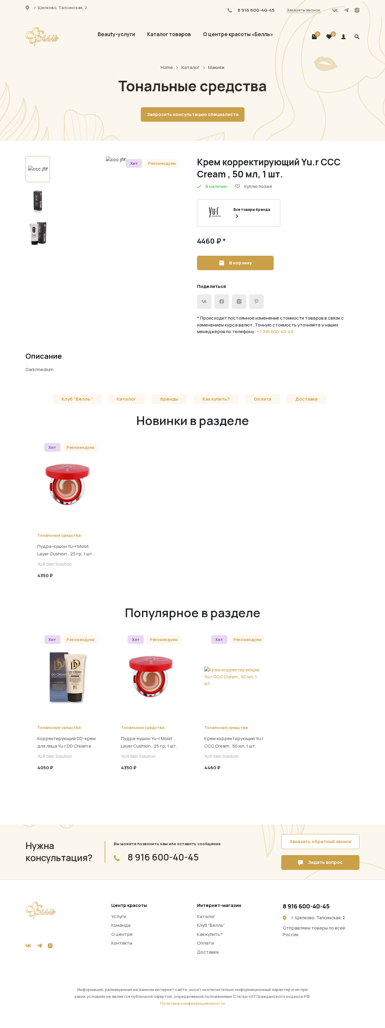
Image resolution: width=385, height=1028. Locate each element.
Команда (121, 925)
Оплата (262, 399)
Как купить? (216, 399)
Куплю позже (258, 186)
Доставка (306, 399)
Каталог (190, 67)
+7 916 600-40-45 (275, 331)
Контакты (121, 943)
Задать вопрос (325, 862)
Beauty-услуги (116, 34)
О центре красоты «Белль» (238, 34)
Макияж (216, 67)
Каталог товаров (169, 34)
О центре (122, 934)
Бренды (169, 399)
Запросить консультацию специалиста (193, 114)
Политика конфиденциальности (192, 1003)
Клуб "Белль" (77, 399)
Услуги (118, 916)
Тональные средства (59, 535)
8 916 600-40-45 (256, 10)
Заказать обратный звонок (320, 841)
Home (167, 67)
